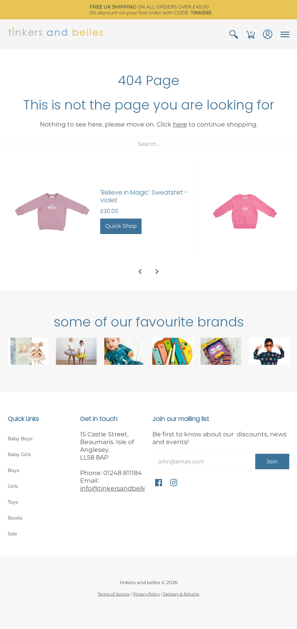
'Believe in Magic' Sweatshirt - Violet (144, 196)
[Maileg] (28, 351)
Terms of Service (114, 594)
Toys (13, 502)
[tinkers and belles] (56, 34)
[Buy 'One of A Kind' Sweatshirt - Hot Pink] (245, 211)
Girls (13, 486)
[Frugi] (124, 351)
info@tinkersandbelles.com (122, 488)
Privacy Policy (146, 594)
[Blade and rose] (221, 351)
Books (15, 518)
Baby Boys (20, 438)
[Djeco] (172, 351)
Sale (12, 534)
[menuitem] (233, 34)
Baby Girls (19, 454)
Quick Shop (121, 225)
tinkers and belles (140, 582)
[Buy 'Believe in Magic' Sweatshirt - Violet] (52, 211)
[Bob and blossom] (76, 351)
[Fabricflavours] (269, 351)
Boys (13, 470)
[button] (233, 34)
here (180, 124)
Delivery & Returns (181, 594)
